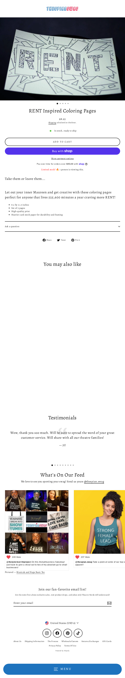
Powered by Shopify (62, 651)
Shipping (52, 122)
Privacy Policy (55, 645)
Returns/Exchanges (90, 641)
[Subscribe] (108, 603)
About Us (17, 641)
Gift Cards (107, 641)
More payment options (62, 158)
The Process (53, 641)
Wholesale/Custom (70, 641)
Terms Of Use (70, 645)
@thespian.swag (94, 481)
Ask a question (12, 226)
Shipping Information (34, 641)
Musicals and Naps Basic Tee (30, 572)
